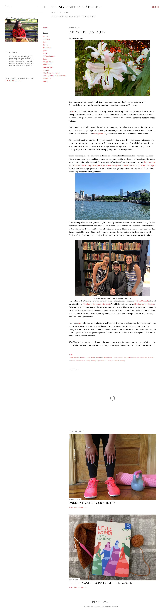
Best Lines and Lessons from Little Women (100, 583)
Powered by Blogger (103, 602)
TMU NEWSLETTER (13, 81)
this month (47, 78)
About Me (63, 16)
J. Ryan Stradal (48, 56)
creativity (46, 39)
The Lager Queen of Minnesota (54, 76)
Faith (45, 42)
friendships (47, 48)
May (73, 111)
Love (45, 59)
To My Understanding (77, 7)
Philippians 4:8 (99, 133)
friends (45, 45)
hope (45, 53)
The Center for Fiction (51, 73)
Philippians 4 (47, 62)
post (81, 323)
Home (54, 16)
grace (45, 50)
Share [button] (45, 28)
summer (46, 70)
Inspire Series (88, 16)
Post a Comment (80, 507)
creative (46, 36)
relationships (47, 67)
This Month (74, 16)
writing (45, 81)
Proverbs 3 (47, 64)
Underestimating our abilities (92, 503)
